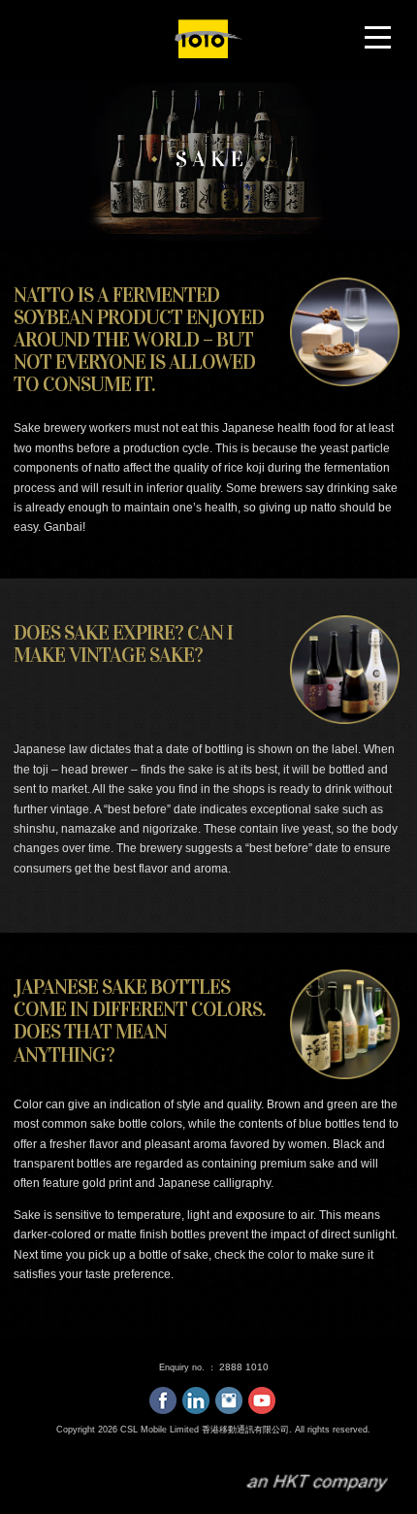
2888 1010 (244, 1367)
